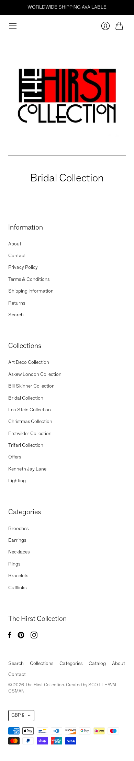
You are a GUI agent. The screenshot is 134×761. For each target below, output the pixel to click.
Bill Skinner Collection (31, 386)
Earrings (17, 540)
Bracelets (18, 575)
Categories (70, 663)
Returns (16, 303)
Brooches (18, 528)
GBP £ (17, 715)
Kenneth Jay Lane (27, 469)
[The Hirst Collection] (67, 93)
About (14, 244)
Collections (41, 663)
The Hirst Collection (44, 685)
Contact (17, 255)
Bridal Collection (25, 398)
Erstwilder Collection (30, 433)
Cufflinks (17, 587)
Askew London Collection (35, 374)
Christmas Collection (30, 421)
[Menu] (12, 26)
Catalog (97, 663)
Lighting (17, 480)
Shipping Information (31, 291)
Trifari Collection (25, 445)
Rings (14, 564)
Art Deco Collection (28, 362)
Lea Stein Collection (29, 410)
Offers (14, 457)
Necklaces (19, 552)
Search (16, 315)
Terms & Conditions (28, 279)
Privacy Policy (23, 267)
